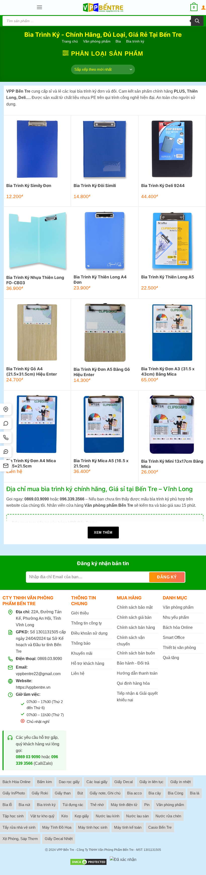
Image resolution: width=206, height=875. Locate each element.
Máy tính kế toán (127, 827)
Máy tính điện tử (124, 805)
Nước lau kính (107, 816)
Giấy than (63, 793)
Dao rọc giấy (69, 782)
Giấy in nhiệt (180, 782)
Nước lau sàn (137, 816)
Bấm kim (44, 782)
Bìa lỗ (7, 805)
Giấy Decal (123, 782)
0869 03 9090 (28, 757)
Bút (80, 793)
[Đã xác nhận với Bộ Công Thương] (123, 861)
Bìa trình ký (46, 805)
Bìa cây (154, 793)
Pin (146, 805)
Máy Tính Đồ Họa (56, 827)
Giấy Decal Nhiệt (59, 838)
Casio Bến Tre (160, 827)
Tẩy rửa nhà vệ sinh (19, 827)
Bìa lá (194, 793)
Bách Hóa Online (16, 782)
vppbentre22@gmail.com (38, 674)
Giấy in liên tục (151, 782)
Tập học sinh (13, 816)
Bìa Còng (175, 793)
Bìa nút (24, 805)
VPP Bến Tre (65, 850)
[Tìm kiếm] (197, 21)
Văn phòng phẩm (97, 41)
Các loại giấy (97, 782)
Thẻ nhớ (97, 805)
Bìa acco (134, 793)
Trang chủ (70, 41)
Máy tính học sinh (92, 827)
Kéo (64, 816)
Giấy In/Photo (14, 793)
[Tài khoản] (203, 7)
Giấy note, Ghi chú (105, 793)
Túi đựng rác (73, 805)
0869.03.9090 (49, 659)
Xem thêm (103, 532)
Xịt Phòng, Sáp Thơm (20, 838)
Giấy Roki (40, 793)
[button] (39, 7)
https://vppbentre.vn (33, 687)
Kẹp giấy (82, 816)
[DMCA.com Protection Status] (88, 862)
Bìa (118, 41)
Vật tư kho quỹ (42, 816)
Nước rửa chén (168, 816)
